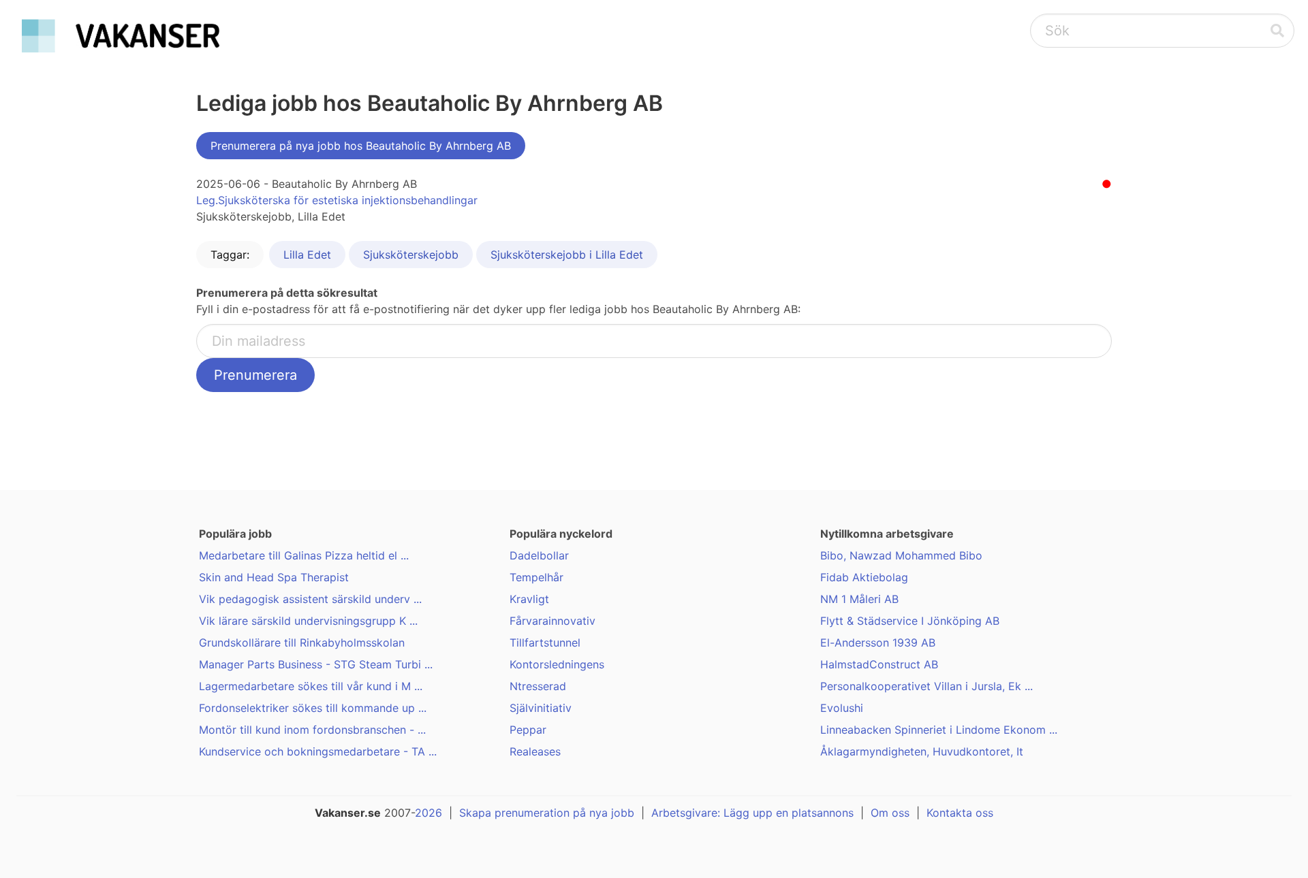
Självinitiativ (541, 708)
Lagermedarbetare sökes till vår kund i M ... (310, 686)
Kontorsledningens (557, 664)
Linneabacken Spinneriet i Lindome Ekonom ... (938, 729)
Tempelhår (536, 577)
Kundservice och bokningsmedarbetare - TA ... (318, 751)
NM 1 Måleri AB (859, 599)
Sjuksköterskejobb (410, 254)
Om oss (890, 812)
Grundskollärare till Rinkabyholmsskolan (302, 642)
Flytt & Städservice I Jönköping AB (909, 621)
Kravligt (529, 599)
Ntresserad (538, 686)
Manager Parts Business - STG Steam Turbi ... (316, 664)
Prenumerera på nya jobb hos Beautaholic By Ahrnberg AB (361, 145)
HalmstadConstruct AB (879, 664)
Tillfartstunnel (545, 642)
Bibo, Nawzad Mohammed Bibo (901, 555)
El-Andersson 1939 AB (877, 642)
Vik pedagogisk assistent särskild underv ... (310, 599)
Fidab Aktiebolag (864, 577)
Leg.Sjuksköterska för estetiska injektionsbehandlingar (337, 200)
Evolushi (841, 708)
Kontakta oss (959, 812)
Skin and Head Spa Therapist (274, 577)
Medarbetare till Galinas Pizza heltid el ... (304, 555)
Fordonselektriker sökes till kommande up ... (312, 708)
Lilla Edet (307, 254)
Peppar (528, 729)
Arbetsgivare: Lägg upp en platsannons (752, 812)
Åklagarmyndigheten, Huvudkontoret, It (921, 751)
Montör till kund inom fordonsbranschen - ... (312, 729)
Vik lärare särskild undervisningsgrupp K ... (308, 621)
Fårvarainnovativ (552, 621)
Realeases (535, 751)
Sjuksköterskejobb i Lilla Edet (566, 254)
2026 (428, 812)
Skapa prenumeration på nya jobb (546, 812)
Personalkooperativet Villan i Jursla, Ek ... (926, 686)
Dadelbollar (539, 555)
